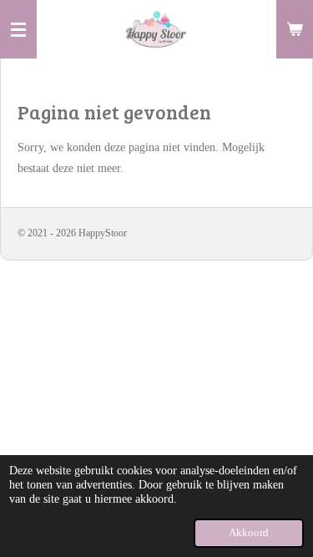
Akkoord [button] (249, 533)
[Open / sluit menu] (18, 29)
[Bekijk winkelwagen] (294, 29)
